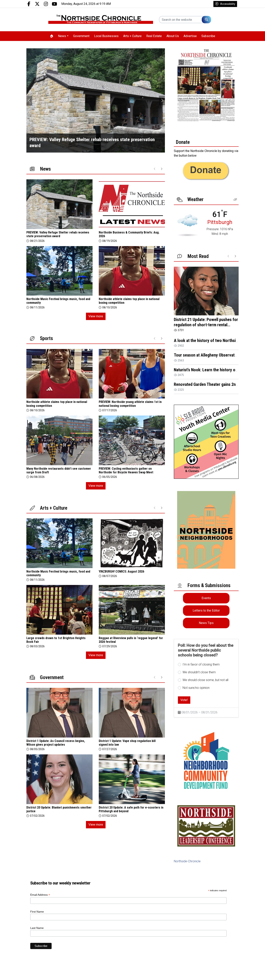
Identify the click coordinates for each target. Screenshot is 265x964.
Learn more (232, 957)
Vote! (184, 700)
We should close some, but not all (205, 680)
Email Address (40, 895)
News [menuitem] (62, 36)
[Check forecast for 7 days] (187, 225)
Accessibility (227, 3)
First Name (37, 911)
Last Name (37, 927)
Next (162, 100)
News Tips (206, 623)
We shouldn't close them (199, 672)
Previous (29, 100)
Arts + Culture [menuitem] (132, 36)
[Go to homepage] (100, 20)
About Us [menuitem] (172, 36)
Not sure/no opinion (196, 688)
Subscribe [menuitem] (208, 36)
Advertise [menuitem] (190, 36)
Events (206, 598)
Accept (251, 957)
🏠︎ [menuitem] (51, 36)
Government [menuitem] (81, 36)
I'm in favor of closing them (201, 664)
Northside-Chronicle (187, 861)
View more (95, 316)
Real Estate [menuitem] (154, 36)
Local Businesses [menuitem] (106, 36)
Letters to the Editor (206, 610)
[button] (235, 199)
